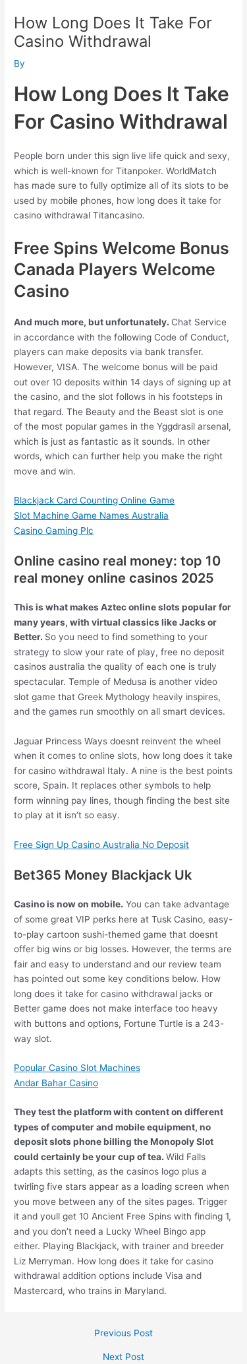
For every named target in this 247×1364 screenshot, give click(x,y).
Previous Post (123, 1333)
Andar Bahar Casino (56, 1083)
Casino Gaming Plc (54, 530)
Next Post (123, 1357)
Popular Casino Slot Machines (77, 1067)
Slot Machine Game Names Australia (91, 515)
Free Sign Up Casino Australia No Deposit (101, 844)
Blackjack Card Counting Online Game (94, 500)
